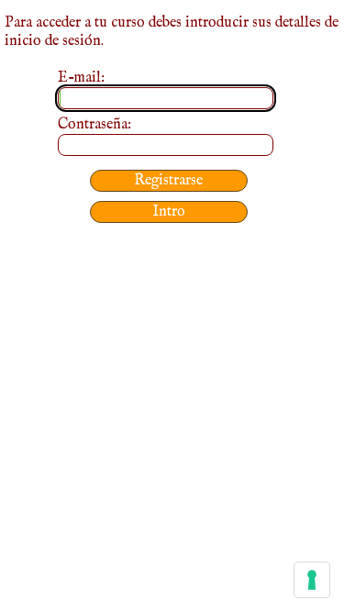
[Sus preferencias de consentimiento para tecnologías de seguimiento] (311, 579)
